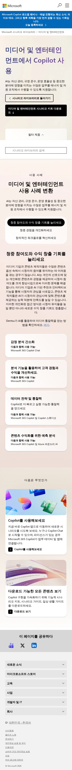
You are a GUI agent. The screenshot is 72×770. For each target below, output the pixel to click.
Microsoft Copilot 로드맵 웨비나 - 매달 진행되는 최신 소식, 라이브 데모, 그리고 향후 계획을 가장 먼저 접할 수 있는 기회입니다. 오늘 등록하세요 (36, 19)
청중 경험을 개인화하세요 (36, 230)
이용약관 (9, 747)
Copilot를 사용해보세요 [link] (28, 549)
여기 (46, 325)
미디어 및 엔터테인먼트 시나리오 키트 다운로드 (35, 110)
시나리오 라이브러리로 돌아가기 (31, 98)
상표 (7, 755)
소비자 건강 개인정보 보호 (17, 751)
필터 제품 (34, 134)
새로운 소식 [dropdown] (14, 664)
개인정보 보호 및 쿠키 (15, 743)
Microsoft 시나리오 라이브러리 (18, 32)
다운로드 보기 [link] (22, 611)
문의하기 (9, 738)
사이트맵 (9, 730)
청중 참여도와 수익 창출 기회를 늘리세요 (36, 222)
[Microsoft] (13, 6)
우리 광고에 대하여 (14, 759)
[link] (36, 502)
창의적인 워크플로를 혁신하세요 (36, 238)
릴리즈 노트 (10, 734)
